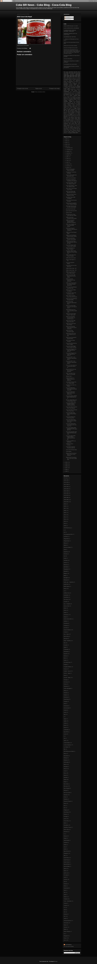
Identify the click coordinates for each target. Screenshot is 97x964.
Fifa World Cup (67, 662)
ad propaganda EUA (68, 534)
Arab (67, 81)
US (68, 130)
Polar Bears (77, 117)
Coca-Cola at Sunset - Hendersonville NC (70, 447)
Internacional (66, 106)
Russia (71, 121)
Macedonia (65, 111)
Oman (69, 116)
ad (78, 78)
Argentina (71, 81)
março (67, 163)
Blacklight (66, 84)
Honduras (75, 103)
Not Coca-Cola (77, 115)
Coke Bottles (68, 451)
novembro (68, 149)
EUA (65, 658)
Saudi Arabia (66, 840)
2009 (70, 76)
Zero (77, 132)
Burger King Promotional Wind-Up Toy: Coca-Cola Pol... (71, 454)
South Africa (74, 123)
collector (65, 621)
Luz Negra (77, 109)
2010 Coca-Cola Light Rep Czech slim (70, 321)
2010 (73, 76)
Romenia (67, 121)
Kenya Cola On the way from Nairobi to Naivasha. (71, 370)
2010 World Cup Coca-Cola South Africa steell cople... (71, 310)
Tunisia (65, 903)
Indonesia (78, 104)
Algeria (74, 80)
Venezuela (66, 131)
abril (67, 162)
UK (79, 128)
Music (79, 112)
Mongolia (66, 766)
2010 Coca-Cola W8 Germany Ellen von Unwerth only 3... (70, 317)
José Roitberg (68, 944)
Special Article (73, 124)
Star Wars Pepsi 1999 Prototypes (70, 198)
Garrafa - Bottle (68, 101)
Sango (65, 838)
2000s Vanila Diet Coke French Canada (71, 255)
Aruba (79, 81)
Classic (71, 91)
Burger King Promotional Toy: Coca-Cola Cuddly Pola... (71, 458)
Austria (69, 82)
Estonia (65, 655)
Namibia (68, 114)
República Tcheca (67, 827)
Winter (76, 131)
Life (73, 108)
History (65, 103)
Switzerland (78, 126)
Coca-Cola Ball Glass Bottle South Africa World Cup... (70, 393)
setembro (68, 153)
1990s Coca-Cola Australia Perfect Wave (71, 218)
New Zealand (68, 115)
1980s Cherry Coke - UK (71, 270)
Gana (79, 100)
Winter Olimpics (67, 931)
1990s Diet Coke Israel (71, 257)
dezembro (68, 147)
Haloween (69, 102)
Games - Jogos (75, 100)
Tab (66, 127)
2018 (69, 78)
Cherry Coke (67, 90)
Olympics (66, 116)
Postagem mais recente (22, 88)
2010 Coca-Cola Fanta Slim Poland (71, 324)
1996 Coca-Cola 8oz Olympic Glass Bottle (71, 239)
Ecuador (65, 96)
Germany (78, 101)
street (79, 125)
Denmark (67, 95)
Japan (65, 718)
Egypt (68, 96)
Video (69, 131)
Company (66, 625)
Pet (69, 117)
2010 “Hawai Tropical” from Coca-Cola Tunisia (71, 296)
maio (67, 160)
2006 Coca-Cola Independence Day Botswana (70, 280)
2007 (65, 76)
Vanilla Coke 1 (69, 376)
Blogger (56, 961)
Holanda (68, 103)
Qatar (65, 822)
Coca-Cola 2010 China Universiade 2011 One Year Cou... (71, 424)
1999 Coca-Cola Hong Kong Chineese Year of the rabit (71, 242)
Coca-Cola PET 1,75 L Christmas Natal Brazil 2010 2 (71, 362)
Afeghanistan (66, 80)
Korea (71, 107)
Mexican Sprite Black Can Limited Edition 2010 (71, 400)
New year (66, 786)
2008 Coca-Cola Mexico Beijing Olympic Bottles (71, 236)
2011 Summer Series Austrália (70, 341)
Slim (70, 123)
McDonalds (78, 111)
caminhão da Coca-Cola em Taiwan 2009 (71, 382)
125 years (66, 71)
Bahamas (73, 82)
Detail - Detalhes (73, 95)
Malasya (69, 111)
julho (67, 156)
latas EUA (66, 108)
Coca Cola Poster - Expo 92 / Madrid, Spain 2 (71, 183)
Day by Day (66, 636)
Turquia (72, 128)
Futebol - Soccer (67, 100)
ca (64, 87)
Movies (72, 112)
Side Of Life (77, 122)
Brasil (78, 86)
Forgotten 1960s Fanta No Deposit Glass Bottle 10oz (71, 252)
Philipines (72, 117)
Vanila (71, 130)
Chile (72, 90)
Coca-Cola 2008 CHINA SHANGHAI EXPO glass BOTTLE (71, 428)
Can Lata (67, 89)
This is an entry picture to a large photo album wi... (71, 366)
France (78, 99)
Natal (71, 114)
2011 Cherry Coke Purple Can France (71, 189)
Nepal (73, 114)
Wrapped (70, 132)
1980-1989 (77, 74)
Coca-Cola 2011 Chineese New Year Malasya (71, 407)
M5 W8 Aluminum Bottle (71, 110)
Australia (65, 82)
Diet (79, 95)
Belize (65, 575)
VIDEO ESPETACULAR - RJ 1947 (71, 25)
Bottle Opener (75, 86)
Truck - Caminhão (67, 901)
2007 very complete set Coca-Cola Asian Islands (71, 225)
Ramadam (68, 119)
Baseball (65, 571)
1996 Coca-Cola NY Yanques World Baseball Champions (71, 221)
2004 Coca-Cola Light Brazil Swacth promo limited (71, 276)
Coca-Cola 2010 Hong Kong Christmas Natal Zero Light (71, 420)
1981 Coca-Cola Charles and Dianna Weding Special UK (71, 284)
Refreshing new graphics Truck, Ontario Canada (71, 204)
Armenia (74, 81)
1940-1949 (73, 73)
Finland (67, 99)
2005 (76, 75)
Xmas (74, 132)
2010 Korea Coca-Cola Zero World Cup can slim (71, 334)
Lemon (70, 108)
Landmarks (78, 107)
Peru (67, 117)
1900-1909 (66, 480)
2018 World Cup (67, 527)
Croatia (70, 94)
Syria (64, 127)
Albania (70, 80)
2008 (68, 76)
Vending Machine (76, 130)
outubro (68, 151)
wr (67, 132)
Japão (65, 107)
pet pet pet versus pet (70, 208)
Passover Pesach (77, 116)
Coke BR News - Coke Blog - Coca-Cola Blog (43, 4)
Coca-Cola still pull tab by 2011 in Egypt (71, 344)
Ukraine (65, 130)
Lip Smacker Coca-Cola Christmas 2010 (71, 293)
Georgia (74, 101)
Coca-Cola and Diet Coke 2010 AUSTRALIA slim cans (71, 433)
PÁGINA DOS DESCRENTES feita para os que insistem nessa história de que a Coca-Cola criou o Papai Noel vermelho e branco (72, 51)
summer (65, 126)
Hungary (69, 104)
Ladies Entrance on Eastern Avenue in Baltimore (70, 379)
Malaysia (73, 111)
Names (65, 114)
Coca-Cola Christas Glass (71, 449)
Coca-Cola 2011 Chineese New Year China (71, 410)
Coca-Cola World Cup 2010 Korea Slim (70, 417)
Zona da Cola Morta (68, 58)
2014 (67, 78)
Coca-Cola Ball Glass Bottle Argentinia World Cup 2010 (71, 389)
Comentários (68, 19)
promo (72, 118)
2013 (65, 78)
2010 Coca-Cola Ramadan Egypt (70, 331)
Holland (72, 103)
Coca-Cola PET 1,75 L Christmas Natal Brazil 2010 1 (71, 358)
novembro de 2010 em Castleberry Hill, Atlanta (71, 180)
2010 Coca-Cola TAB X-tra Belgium (71, 290)
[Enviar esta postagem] (30, 48)
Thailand (75, 127)
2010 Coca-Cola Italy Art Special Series (71, 338)
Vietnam (73, 131)
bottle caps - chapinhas (69, 582)
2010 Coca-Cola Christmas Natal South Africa (71, 302)
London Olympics (71, 109)
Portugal (69, 118)
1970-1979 (72, 74)
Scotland (65, 122)
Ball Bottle (78, 82)
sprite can (72, 125)
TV (75, 128)
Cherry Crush (69, 212)
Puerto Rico (77, 118)
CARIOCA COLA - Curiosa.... (70, 444)
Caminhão (78, 87)
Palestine (72, 116)
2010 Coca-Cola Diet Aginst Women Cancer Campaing (71, 327)
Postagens (67, 17)
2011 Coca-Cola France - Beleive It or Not (71, 195)
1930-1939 (68, 73)
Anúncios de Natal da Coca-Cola (70, 47)
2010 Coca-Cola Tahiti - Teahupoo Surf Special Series (71, 306)
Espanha (66, 97)
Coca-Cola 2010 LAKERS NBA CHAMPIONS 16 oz (71, 397)
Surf (68, 126)
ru (64, 833)
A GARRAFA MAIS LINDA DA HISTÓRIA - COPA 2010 (70, 31)
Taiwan (71, 127)
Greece (65, 102)
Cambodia (73, 87)
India (74, 104)
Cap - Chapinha (77, 89)
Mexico (65, 112)
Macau (79, 110)
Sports (65, 125)
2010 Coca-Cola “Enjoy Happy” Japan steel (71, 314)
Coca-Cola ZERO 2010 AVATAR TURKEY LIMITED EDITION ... (71, 404)
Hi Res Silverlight (76, 102)
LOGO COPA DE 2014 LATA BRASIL (71, 28)
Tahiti (68, 127)
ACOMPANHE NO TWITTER (70, 36)
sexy (70, 122)
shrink (73, 122)
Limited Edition (67, 742)
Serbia (68, 122)
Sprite (68, 125)
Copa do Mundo (67, 629)
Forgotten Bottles (72, 99)
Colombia (66, 623)
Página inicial (38, 88)
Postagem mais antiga (54, 88)
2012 (79, 76)
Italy (76, 106)
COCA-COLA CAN (76, 91)
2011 (76, 76)
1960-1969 (66, 74)
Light (75, 108)
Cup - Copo (74, 94)
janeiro (67, 167)
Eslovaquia (78, 96)
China (75, 90)
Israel (73, 106)
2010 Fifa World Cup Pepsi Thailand (70, 248)
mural (65, 770)
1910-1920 (66, 482)
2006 (79, 75)
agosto (67, 154)
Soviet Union (68, 124)
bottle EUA (70, 86)
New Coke (76, 114)
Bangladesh (66, 83)
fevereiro (68, 165)
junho (67, 158)
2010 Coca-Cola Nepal (71, 177)
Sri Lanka (76, 125)
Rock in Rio (66, 829)
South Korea (66, 859)
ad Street (74, 79)
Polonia (65, 118)
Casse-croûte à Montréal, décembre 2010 (71, 175)
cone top (65, 627)
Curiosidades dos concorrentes (70, 64)
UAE (77, 128)
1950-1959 (78, 73)
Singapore (66, 123)
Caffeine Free (67, 87)
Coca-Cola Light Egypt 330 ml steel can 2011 (71, 347)
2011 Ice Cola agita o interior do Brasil (70, 170)
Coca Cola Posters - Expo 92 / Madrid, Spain (71, 186)
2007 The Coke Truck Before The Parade (70, 374)
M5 (64, 110)
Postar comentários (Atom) (40, 91)
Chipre (79, 90)
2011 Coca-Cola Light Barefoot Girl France (71, 192)
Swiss (75, 126)
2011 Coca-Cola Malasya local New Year (71, 287)
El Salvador (73, 96)
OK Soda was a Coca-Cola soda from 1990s (71, 215)
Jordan (68, 107)
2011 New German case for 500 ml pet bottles (71, 206)
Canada (72, 89)
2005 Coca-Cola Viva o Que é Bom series (71, 272)
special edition (77, 124)
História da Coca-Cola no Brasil (70, 45)
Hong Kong (66, 699)
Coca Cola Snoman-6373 (71, 210)
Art (77, 81)
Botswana (66, 579)
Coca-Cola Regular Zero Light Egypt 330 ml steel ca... (71, 350)
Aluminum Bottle (67, 547)
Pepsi (65, 117)
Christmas (66, 91)
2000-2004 (71, 75)
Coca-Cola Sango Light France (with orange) (71, 245)
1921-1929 (66, 484)
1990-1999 (66, 75)
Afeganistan (78, 79)
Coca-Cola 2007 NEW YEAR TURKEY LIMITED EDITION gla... (70, 437)
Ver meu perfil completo (69, 946)
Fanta (74, 97)
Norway (72, 115)
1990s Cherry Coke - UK (71, 268)
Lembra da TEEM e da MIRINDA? (71, 441)
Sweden (71, 126)
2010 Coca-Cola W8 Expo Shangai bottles (71, 299)
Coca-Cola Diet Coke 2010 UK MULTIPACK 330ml (71, 413)
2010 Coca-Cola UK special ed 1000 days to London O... (71, 229)
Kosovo (74, 107)
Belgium (75, 83)
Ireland (70, 106)
